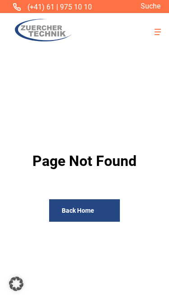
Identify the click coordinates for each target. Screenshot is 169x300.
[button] (158, 31)
